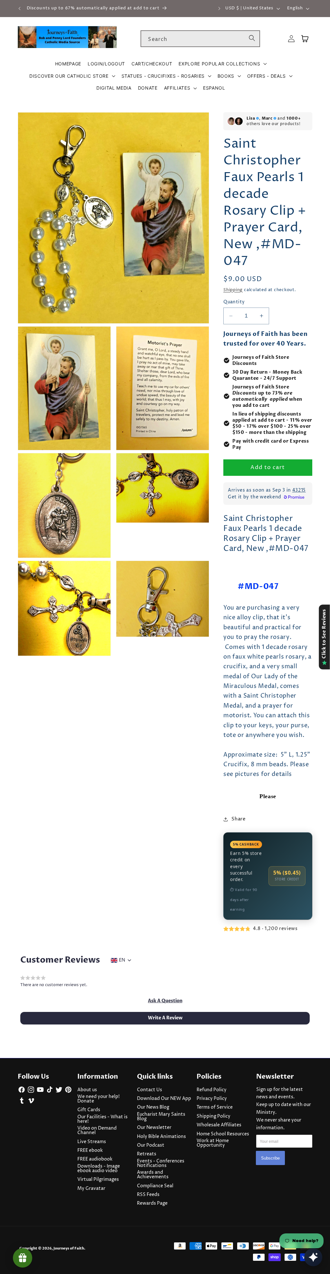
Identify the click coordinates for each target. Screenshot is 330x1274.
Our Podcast (150, 1145)
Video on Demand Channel (97, 1130)
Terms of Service (215, 1107)
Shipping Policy (213, 1116)
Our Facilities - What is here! (102, 1119)
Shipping (233, 290)
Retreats (146, 1154)
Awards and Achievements (153, 1174)
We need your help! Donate (98, 1098)
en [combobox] (122, 960)
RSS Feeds (148, 1194)
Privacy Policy (212, 1098)
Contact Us (149, 1090)
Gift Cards (88, 1110)
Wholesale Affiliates (219, 1125)
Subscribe (270, 1158)
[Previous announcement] (20, 8)
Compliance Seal (155, 1186)
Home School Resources (223, 1134)
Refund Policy (212, 1090)
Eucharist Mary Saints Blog (161, 1116)
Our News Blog (153, 1107)
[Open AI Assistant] (313, 1257)
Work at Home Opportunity (213, 1143)
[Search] (252, 38)
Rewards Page (152, 1203)
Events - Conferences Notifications (160, 1163)
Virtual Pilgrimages (98, 1179)
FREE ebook (90, 1150)
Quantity (234, 302)
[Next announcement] (219, 8)
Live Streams (91, 1142)
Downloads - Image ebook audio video (98, 1168)
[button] (222, 64)
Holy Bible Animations (161, 1136)
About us (87, 1090)
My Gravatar (91, 1188)
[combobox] (200, 39)
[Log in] (291, 38)
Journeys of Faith (68, 1248)
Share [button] (238, 819)
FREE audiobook (94, 1159)
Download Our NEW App (164, 1098)
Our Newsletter (154, 1127)
